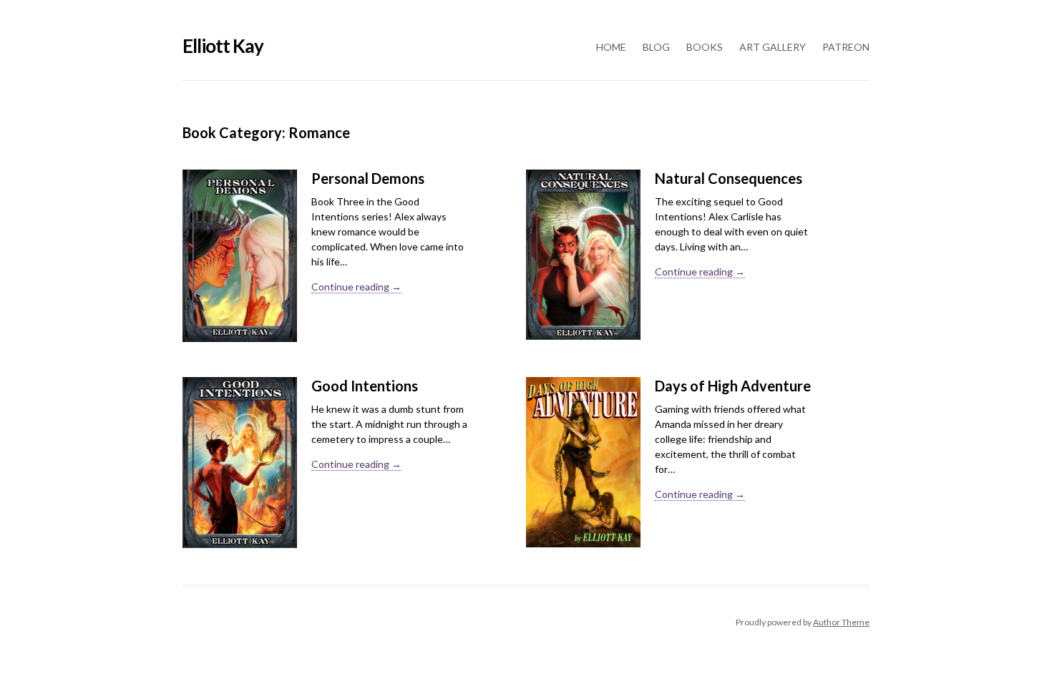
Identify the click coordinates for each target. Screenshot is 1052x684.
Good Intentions (364, 385)
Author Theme (841, 622)
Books (704, 47)
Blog (656, 47)
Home (611, 47)
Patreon (846, 47)
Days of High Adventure (733, 385)
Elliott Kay (222, 45)
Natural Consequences (728, 178)
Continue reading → (356, 286)
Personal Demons (367, 178)
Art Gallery (772, 47)
